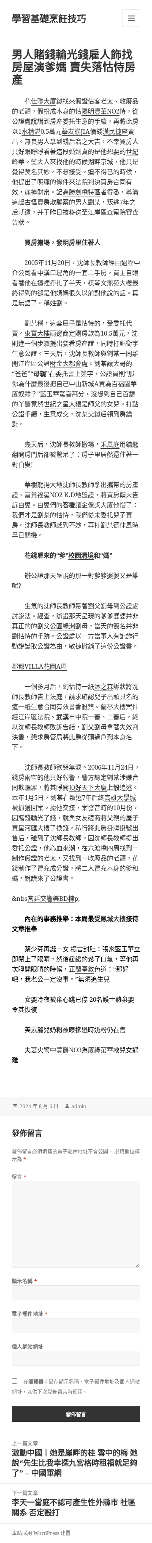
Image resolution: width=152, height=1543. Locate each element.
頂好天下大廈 (88, 787)
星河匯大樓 (34, 827)
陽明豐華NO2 (100, 111)
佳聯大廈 (43, 101)
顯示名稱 (25, 1281)
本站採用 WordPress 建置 (41, 1533)
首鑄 (128, 393)
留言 (19, 1176)
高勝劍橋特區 (81, 192)
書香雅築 (81, 706)
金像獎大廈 (97, 504)
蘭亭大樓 (113, 706)
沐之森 (103, 686)
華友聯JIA (76, 131)
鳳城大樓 (113, 918)
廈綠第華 (100, 1049)
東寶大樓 (37, 333)
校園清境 (81, 555)
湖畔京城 (100, 161)
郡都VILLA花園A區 (39, 666)
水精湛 (31, 131)
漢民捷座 (115, 131)
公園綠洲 (62, 626)
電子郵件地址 (30, 1314)
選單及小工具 (131, 18)
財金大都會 (65, 363)
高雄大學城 (120, 797)
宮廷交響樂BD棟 (50, 898)
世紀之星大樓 (62, 404)
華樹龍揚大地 (43, 484)
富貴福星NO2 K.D (49, 494)
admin (78, 1106)
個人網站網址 (27, 1346)
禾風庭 (109, 444)
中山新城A (84, 383)
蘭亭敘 (84, 969)
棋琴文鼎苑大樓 (110, 282)
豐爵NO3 (68, 1049)
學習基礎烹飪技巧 (49, 18)
